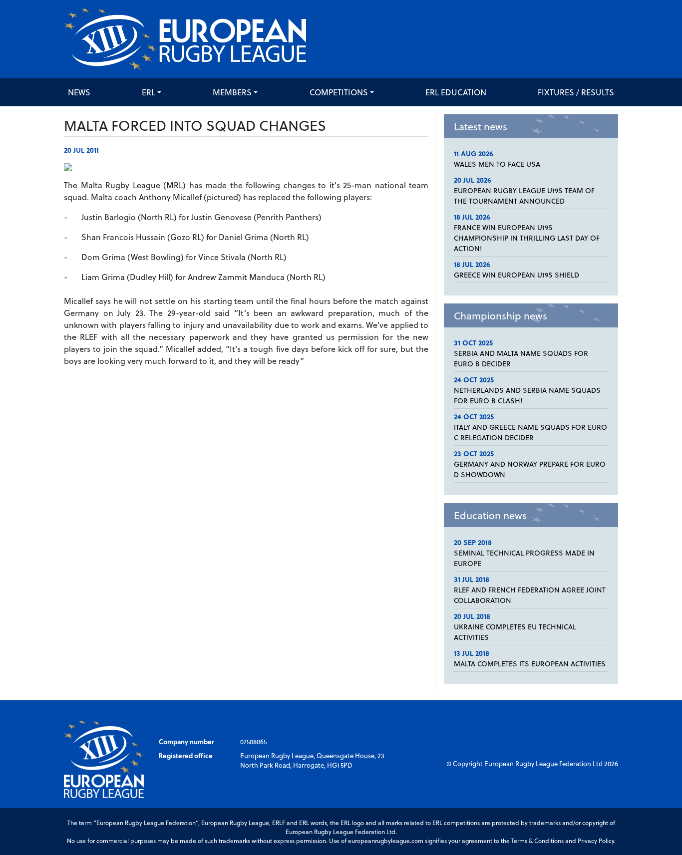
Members (232, 92)
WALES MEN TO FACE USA (497, 164)
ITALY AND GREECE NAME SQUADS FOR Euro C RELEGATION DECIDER (530, 432)
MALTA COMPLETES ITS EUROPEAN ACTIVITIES (530, 663)
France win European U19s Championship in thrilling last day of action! (527, 238)
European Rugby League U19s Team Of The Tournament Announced (524, 195)
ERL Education (455, 92)
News (79, 92)
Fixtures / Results (576, 92)
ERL (148, 92)
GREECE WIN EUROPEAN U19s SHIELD (516, 275)
